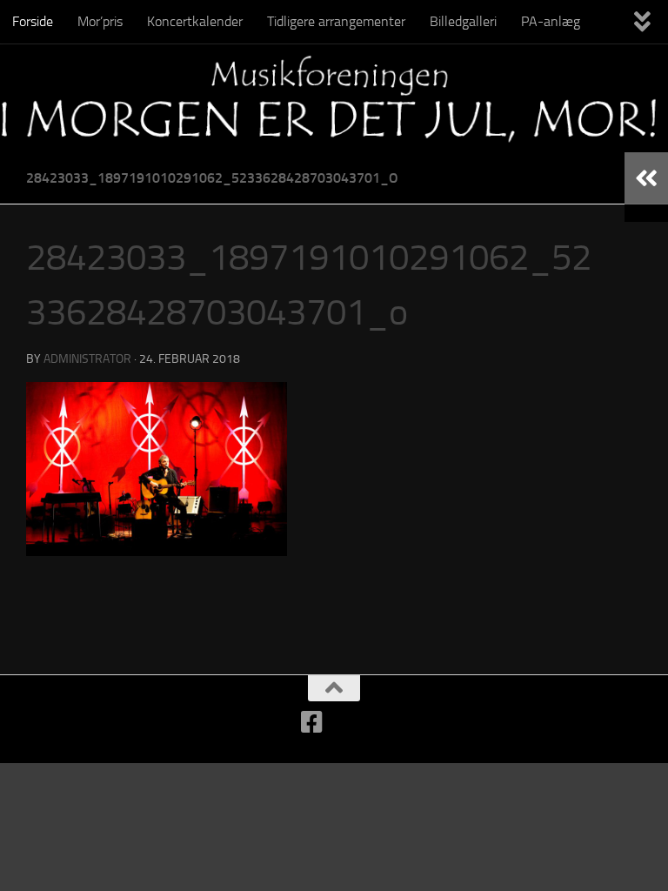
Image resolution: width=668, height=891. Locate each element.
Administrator (87, 359)
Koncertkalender (195, 21)
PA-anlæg (550, 21)
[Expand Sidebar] (646, 178)
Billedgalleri (463, 21)
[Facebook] (312, 722)
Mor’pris (100, 21)
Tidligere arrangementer (336, 21)
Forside (32, 21)
